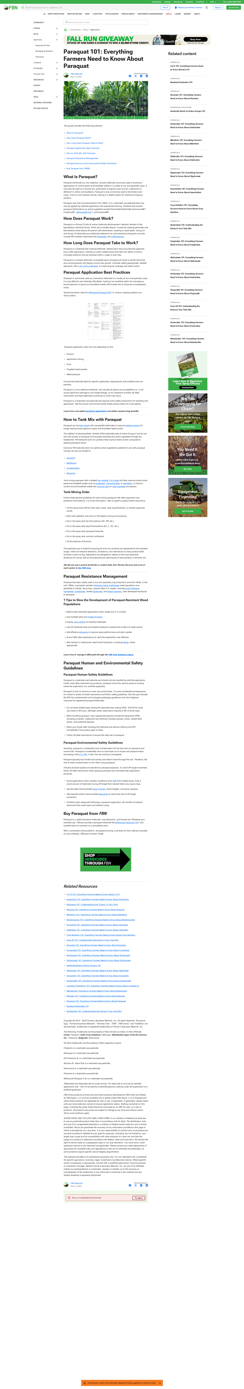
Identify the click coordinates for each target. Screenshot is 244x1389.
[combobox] (92, 7)
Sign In (218, 7)
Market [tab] (187, 14)
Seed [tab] (87, 14)
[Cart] (207, 7)
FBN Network (77, 74)
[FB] (66, 75)
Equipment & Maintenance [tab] (150, 14)
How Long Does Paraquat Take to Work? (85, 143)
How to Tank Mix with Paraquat (81, 153)
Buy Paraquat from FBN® (78, 168)
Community (156, 2)
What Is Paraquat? (75, 133)
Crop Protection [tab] (56, 14)
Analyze (167, 2)
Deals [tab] (169, 14)
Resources (178, 2)
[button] (45, 22)
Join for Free (233, 7)
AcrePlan (189, 2)
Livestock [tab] (97, 14)
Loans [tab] (178, 14)
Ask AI (165, 7)
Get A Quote (188, 511)
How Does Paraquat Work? (79, 138)
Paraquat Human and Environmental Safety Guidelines (91, 163)
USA (212, 2)
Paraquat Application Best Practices (83, 148)
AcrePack (200, 2)
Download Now (188, 427)
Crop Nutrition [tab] (74, 14)
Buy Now (188, 469)
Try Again (139, 1198)
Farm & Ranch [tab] (128, 14)
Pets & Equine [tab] (111, 14)
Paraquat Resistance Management (82, 158)
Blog (85, 29)
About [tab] (197, 14)
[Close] (160, 1383)
